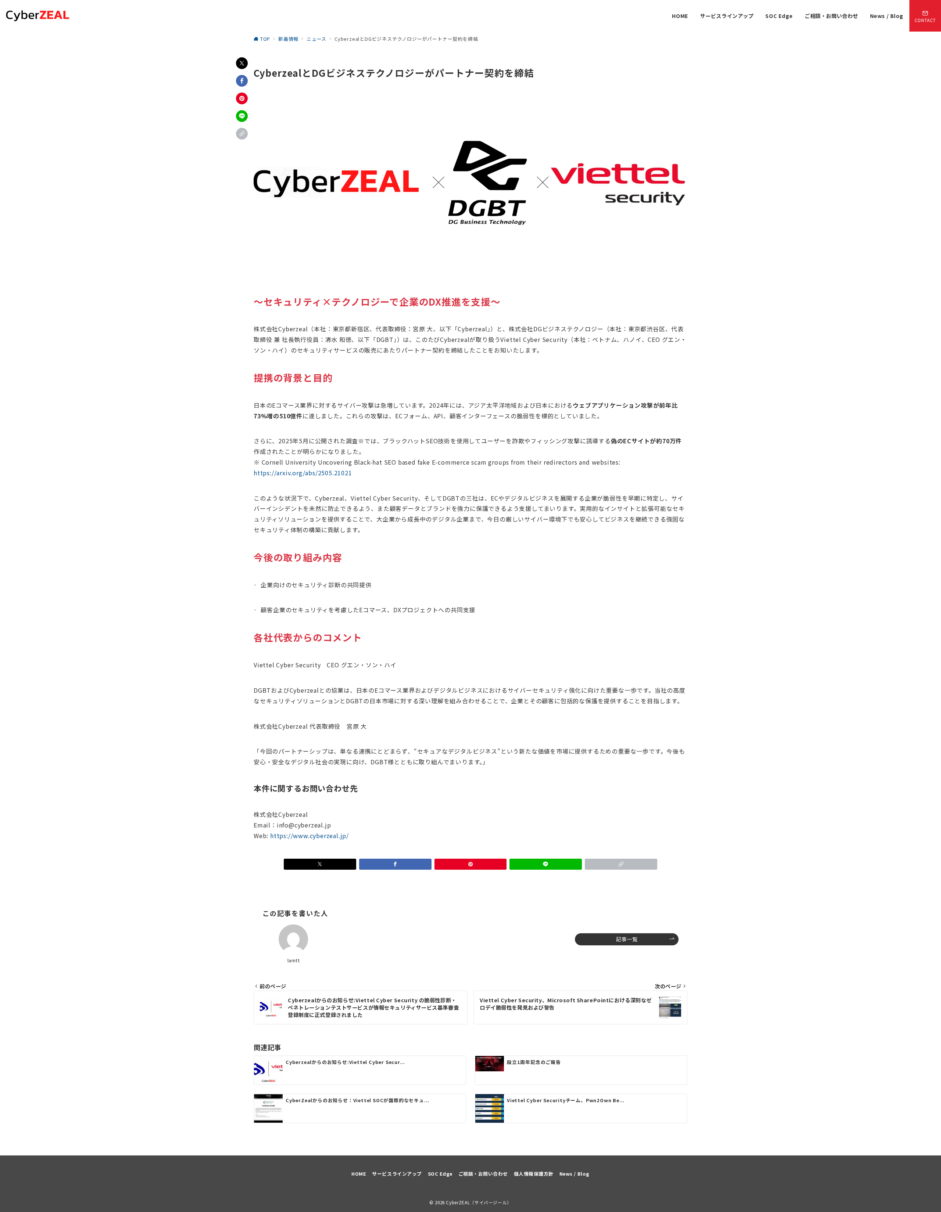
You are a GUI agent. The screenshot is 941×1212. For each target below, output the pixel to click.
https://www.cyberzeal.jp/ (309, 835)
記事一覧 (626, 939)
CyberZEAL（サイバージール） (479, 1202)
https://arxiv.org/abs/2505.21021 (303, 472)
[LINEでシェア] (242, 116)
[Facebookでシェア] (242, 81)
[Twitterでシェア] (242, 63)
